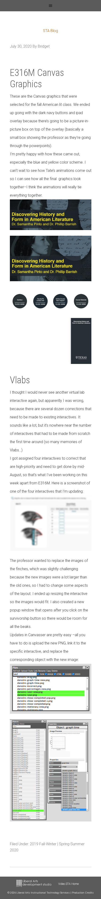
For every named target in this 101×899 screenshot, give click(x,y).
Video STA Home (68, 884)
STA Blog (50, 31)
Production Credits (83, 892)
